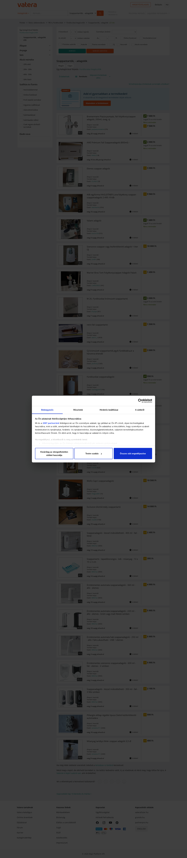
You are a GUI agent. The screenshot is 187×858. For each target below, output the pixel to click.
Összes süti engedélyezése (133, 453)
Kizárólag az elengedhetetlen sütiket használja (54, 453)
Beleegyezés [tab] (47, 410)
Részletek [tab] (78, 410)
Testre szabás (92, 453)
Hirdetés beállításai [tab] (109, 410)
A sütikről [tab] (139, 410)
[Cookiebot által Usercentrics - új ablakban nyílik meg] (140, 401)
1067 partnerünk (51, 423)
